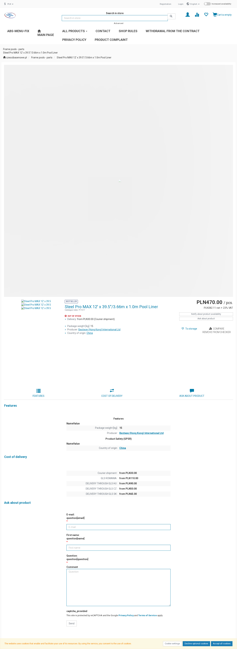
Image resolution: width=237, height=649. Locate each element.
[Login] (187, 14)
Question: (77, 557)
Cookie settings (172, 643)
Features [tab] (38, 396)
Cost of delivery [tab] (111, 396)
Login (180, 4)
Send (71, 623)
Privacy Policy (126, 615)
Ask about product (206, 318)
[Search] (171, 16)
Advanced (118, 23)
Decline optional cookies (196, 643)
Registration (165, 4)
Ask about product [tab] (191, 396)
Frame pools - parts (41, 57)
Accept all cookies (222, 643)
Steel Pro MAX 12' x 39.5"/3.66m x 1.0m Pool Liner (84, 57)
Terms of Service (147, 615)
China (90, 333)
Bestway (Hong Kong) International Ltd (99, 329)
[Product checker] (196, 14)
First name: (75, 537)
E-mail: (75, 516)
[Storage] (206, 14)
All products (74, 31)
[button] (195, 4)
